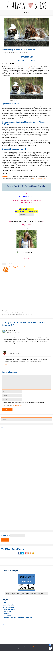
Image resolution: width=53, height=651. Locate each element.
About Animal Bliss (8, 605)
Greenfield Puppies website (39, 178)
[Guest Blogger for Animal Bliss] (5, 272)
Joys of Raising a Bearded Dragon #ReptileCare (16, 313)
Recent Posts (9, 263)
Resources (6, 613)
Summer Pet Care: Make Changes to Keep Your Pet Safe (18, 314)
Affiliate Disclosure (8, 607)
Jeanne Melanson (11, 352)
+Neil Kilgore (5, 176)
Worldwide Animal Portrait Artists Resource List (18, 618)
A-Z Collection (7, 603)
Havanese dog (26, 67)
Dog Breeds (7, 311)
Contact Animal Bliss (9, 609)
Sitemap (5, 620)
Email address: (5, 535)
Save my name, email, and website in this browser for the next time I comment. (24, 402)
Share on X (46, 189)
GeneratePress (31, 649)
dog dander (32, 136)
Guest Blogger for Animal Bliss (17, 267)
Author (4, 263)
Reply (5, 346)
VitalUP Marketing (29, 646)
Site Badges (7, 615)
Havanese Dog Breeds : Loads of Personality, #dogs (26, 186)
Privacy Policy (7, 611)
